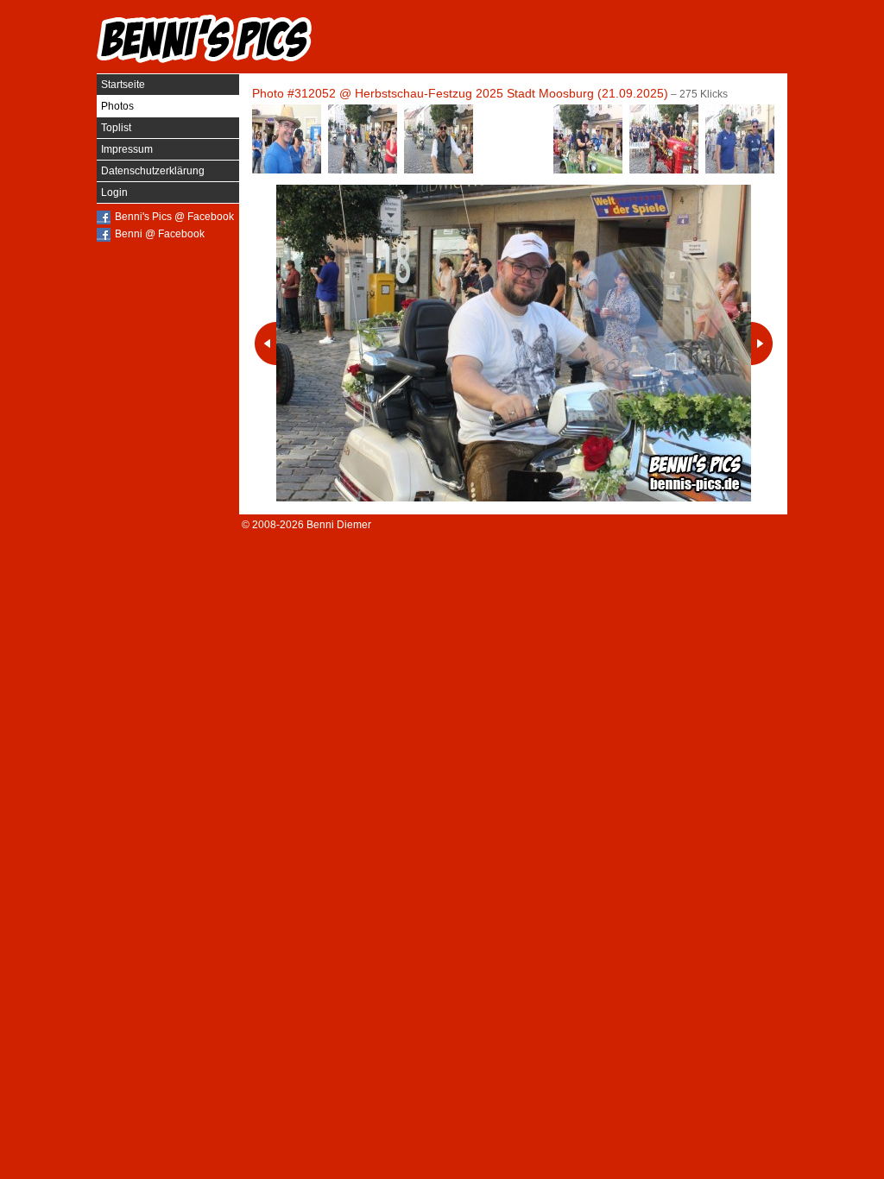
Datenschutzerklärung (153, 171)
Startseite (123, 85)
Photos (117, 106)
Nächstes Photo (762, 343)
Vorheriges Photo (265, 343)
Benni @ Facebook (160, 234)
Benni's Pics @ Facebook (174, 217)
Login (114, 192)
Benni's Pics (205, 39)
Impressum (127, 149)
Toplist (116, 128)
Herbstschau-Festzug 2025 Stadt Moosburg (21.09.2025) (511, 93)
